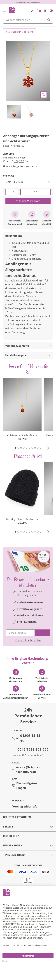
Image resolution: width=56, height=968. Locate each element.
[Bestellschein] (45, 10)
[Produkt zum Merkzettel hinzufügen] (35, 192)
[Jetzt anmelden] (42, 632)
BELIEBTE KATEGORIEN (17, 817)
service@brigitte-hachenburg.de (28, 769)
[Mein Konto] (32, 10)
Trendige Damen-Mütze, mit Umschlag (22, 519)
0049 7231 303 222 (33, 749)
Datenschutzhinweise (28, 640)
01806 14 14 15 (30, 738)
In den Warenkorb (29, 201)
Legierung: (8, 175)
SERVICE (8, 826)
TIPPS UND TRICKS (14, 855)
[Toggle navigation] (4, 10)
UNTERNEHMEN (13, 845)
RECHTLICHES (11, 836)
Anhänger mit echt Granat (22, 435)
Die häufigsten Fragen (26, 785)
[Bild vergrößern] (43, 94)
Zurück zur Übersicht (20, 31)
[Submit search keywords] (49, 20)
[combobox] (28, 20)
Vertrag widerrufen (25, 806)
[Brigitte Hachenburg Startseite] (12, 10)
